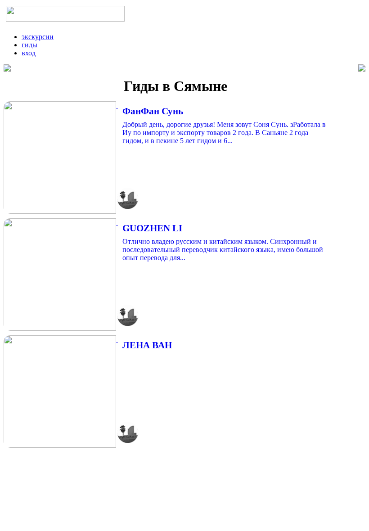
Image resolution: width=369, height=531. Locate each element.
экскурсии (38, 36)
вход (29, 53)
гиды (29, 45)
